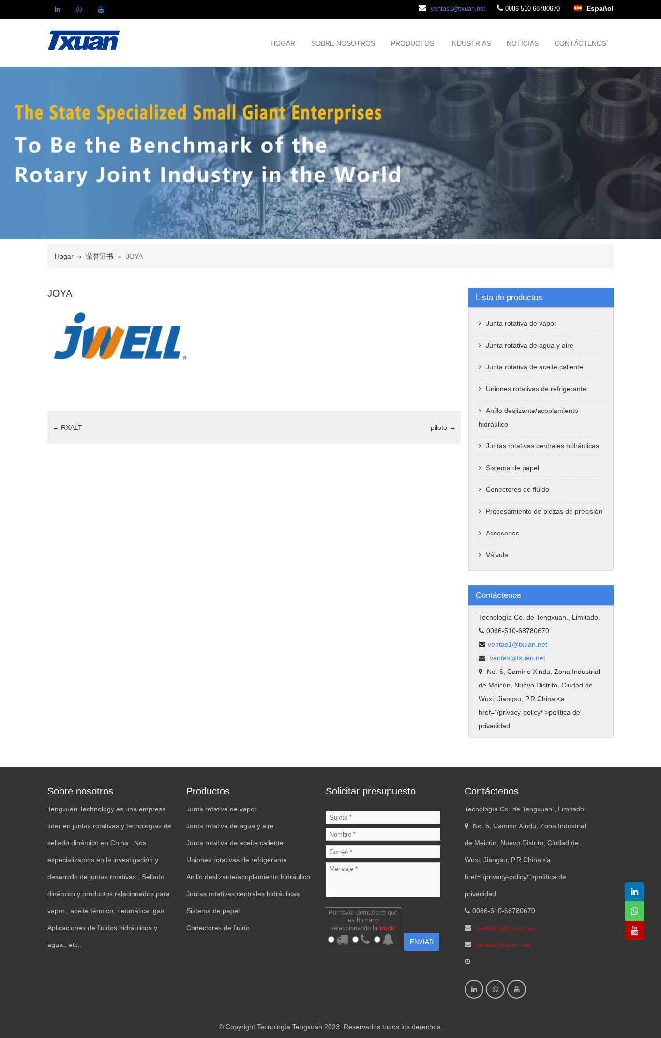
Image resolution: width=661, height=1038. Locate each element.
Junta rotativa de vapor (521, 323)
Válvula (497, 555)
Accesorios (502, 533)
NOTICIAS (523, 43)
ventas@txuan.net (516, 658)
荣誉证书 (99, 256)
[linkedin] (57, 9)
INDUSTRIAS (470, 43)
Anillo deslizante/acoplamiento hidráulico (248, 877)
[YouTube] (100, 9)
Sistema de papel (512, 468)
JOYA (59, 293)
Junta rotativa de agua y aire (529, 345)
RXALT (67, 427)
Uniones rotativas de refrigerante (536, 389)
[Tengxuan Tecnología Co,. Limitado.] (84, 39)
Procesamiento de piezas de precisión (544, 511)
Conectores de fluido (517, 489)
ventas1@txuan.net (458, 8)
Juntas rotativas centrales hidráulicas (542, 446)
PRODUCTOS (412, 43)
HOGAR (282, 43)
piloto (443, 427)
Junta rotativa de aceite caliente (534, 367)
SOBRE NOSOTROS (343, 43)
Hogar (64, 256)
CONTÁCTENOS (580, 43)
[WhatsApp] (79, 9)
